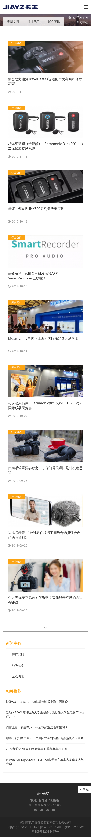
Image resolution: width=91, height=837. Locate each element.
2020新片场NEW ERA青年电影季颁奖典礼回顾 (36, 749)
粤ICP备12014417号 (45, 831)
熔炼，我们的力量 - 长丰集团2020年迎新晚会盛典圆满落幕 (45, 738)
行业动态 (33, 21)
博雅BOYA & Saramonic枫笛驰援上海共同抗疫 (37, 702)
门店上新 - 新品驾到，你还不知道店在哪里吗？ (37, 727)
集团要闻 (13, 21)
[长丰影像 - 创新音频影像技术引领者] (20, 7)
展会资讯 (54, 21)
